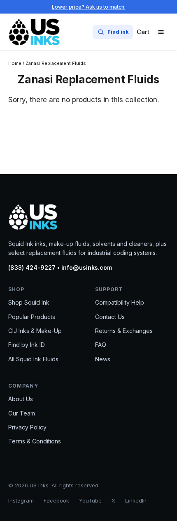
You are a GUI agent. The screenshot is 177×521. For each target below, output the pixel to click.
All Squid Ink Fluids (33, 359)
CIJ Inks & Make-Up (35, 330)
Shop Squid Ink (28, 302)
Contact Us (110, 316)
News (102, 359)
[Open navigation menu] (161, 32)
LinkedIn (136, 500)
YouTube (90, 500)
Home (14, 63)
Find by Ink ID (26, 344)
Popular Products (31, 316)
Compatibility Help (119, 302)
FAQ (100, 344)
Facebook (56, 500)
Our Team (21, 413)
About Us (20, 398)
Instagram (21, 500)
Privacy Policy (27, 427)
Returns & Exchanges (124, 330)
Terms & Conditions (34, 441)
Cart (143, 32)
